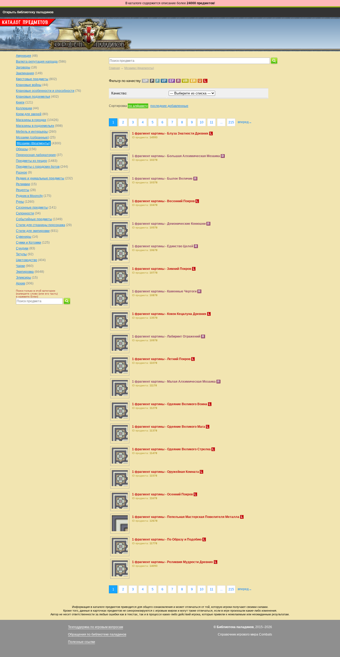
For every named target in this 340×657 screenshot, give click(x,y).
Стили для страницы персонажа (40, 225)
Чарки (20, 266)
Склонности (25, 213)
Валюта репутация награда (37, 61)
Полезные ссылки (81, 642)
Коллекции (24, 108)
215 (231, 122)
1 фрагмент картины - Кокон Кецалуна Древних (169, 314)
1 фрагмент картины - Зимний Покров (162, 269)
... (221, 122)
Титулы (21, 254)
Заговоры (23, 67)
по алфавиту (138, 106)
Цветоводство (26, 260)
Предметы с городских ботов (38, 166)
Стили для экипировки (33, 231)
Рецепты (22, 190)
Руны (20, 202)
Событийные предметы (34, 219)
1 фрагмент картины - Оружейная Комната (166, 472)
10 (201, 122)
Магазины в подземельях (35, 126)
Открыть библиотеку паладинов (28, 12)
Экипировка (25, 272)
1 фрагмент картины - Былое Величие (162, 178)
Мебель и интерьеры (32, 131)
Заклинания (25, 73)
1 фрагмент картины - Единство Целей (163, 246)
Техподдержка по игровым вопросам (95, 627)
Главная (114, 68)
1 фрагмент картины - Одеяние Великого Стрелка (171, 449)
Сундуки (22, 248)
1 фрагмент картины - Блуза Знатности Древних (170, 133)
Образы (22, 149)
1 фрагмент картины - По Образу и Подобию (167, 539)
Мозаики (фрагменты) (139, 68)
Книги (20, 102)
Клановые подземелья (33, 96)
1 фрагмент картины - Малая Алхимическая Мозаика (174, 381)
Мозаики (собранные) (32, 137)
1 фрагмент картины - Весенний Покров (164, 201)
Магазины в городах (31, 120)
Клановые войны (28, 85)
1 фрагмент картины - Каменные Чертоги (164, 291)
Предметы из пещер (31, 161)
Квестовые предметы (32, 79)
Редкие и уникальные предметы (40, 178)
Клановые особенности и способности (45, 91)
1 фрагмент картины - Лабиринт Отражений (166, 336)
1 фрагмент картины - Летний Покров (161, 359)
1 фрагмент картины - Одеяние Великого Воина (170, 404)
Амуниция (23, 56)
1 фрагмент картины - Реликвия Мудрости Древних (173, 562)
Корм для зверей (28, 114)
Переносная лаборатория (36, 155)
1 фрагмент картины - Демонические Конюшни (169, 224)
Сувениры (23, 237)
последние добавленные (169, 106)
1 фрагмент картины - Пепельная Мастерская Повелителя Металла (186, 517)
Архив (20, 283)
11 (211, 122)
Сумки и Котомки (28, 242)
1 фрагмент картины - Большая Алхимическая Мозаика (176, 156)
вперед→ (245, 122)
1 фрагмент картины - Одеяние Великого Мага (169, 427)
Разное (21, 172)
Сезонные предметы (32, 207)
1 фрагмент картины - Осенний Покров (163, 494)
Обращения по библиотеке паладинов (97, 634)
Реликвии (23, 184)
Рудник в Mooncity (29, 196)
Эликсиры (23, 277)
